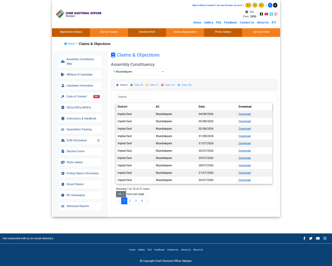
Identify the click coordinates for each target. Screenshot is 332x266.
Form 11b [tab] (186, 85)
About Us (263, 22)
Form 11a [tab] (170, 85)
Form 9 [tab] (123, 85)
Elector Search (109, 31)
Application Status (71, 31)
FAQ (218, 22)
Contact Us (247, 22)
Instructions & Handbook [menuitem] (81, 118)
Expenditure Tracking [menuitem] (79, 129)
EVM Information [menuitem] (74, 141)
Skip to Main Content (203, 5)
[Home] (81, 14)
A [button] (255, 5)
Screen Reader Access (230, 5)
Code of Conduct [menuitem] (79, 97)
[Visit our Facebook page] (261, 14)
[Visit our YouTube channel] (266, 14)
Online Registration (185, 31)
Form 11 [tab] (154, 85)
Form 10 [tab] (139, 85)
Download (245, 114)
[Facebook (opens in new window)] (304, 238)
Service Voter (261, 31)
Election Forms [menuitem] (76, 151)
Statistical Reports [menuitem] (78, 206)
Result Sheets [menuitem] (75, 184)
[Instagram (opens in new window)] (324, 238)
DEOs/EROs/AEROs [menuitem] (79, 107)
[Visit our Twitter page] (271, 14)
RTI (274, 22)
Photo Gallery (223, 31)
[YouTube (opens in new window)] (318, 238)
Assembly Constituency (133, 64)
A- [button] (261, 5)
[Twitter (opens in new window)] (310, 238)
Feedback (230, 22)
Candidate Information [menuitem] (80, 85)
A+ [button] (248, 5)
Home (197, 22)
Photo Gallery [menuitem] (75, 162)
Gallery (208, 22)
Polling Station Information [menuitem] (83, 173)
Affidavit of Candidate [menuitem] (80, 74)
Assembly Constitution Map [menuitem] (80, 61)
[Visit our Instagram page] (275, 14)
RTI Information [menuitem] (76, 195)
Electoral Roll (147, 31)
